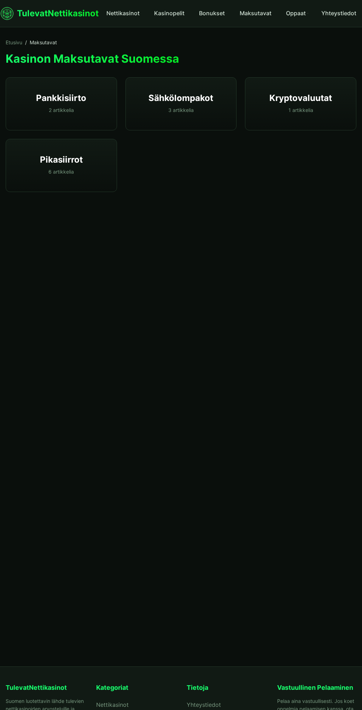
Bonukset (212, 13)
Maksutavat (256, 13)
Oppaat (296, 13)
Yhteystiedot (338, 13)
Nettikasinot (123, 13)
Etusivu (14, 42)
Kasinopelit (169, 13)
